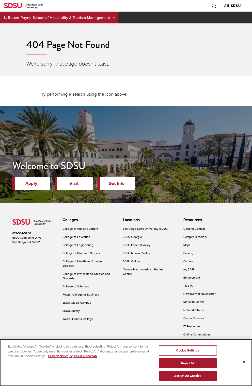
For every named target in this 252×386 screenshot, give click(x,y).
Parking (188, 253)
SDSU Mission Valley (136, 253)
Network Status (193, 310)
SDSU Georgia (132, 237)
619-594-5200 (21, 233)
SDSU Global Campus (77, 302)
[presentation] (69, 220)
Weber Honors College (78, 319)
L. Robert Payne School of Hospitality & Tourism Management (57, 17)
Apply (31, 183)
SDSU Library (71, 311)
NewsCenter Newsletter (199, 294)
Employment (191, 277)
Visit (74, 183)
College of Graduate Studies (81, 253)
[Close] (244, 362)
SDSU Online (131, 261)
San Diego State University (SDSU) (145, 229)
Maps (186, 245)
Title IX (188, 285)
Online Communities (197, 334)
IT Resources (192, 326)
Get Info (117, 183)
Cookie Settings (187, 350)
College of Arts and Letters (80, 229)
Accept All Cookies (187, 375)
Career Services (193, 318)
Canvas (188, 261)
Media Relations (194, 302)
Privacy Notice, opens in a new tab (72, 356)
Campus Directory (195, 237)
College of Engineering (78, 245)
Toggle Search (214, 6)
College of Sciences (76, 286)
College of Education (76, 237)
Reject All (187, 363)
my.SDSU (189, 269)
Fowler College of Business (81, 294)
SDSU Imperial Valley (136, 245)
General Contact (194, 229)
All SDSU (232, 5)
